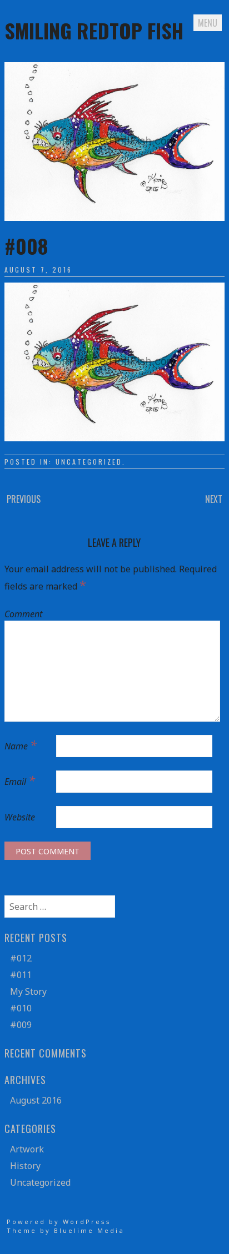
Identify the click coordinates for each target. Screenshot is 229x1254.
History (25, 1166)
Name (20, 744)
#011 (21, 975)
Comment (23, 614)
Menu (207, 22)
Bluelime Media (89, 1230)
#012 (21, 958)
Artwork (27, 1149)
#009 (21, 1025)
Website (19, 817)
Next (213, 499)
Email (19, 780)
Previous (24, 499)
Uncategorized (89, 461)
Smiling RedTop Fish (93, 30)
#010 (21, 1008)
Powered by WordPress (59, 1221)
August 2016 (36, 1100)
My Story (28, 991)
